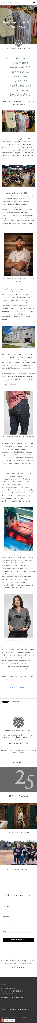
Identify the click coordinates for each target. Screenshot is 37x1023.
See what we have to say (18, 743)
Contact (3, 984)
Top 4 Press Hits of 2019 (18, 833)
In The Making (17, 750)
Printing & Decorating (29, 750)
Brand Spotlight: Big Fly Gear (18, 869)
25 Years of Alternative (18, 796)
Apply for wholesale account (16, 1009)
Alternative (13, 48)
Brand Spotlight (18, 752)
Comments (15, 702)
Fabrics (9, 750)
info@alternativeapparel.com (14, 997)
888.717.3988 (10, 989)
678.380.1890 (18, 991)
